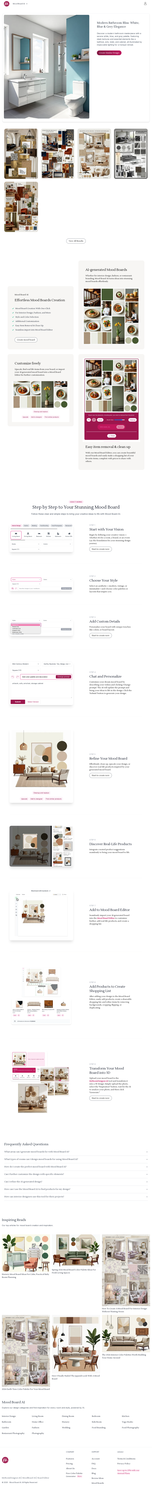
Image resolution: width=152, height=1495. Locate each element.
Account (96, 1459)
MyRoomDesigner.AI (98, 1081)
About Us (70, 1468)
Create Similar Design (109, 53)
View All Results (76, 241)
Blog (94, 1473)
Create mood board (26, 340)
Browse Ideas (98, 1478)
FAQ (93, 1463)
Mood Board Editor (106, 918)
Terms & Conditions (126, 1459)
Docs (94, 1468)
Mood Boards (98, 1483)
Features (70, 1459)
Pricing (69, 1463)
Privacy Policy (123, 1463)
